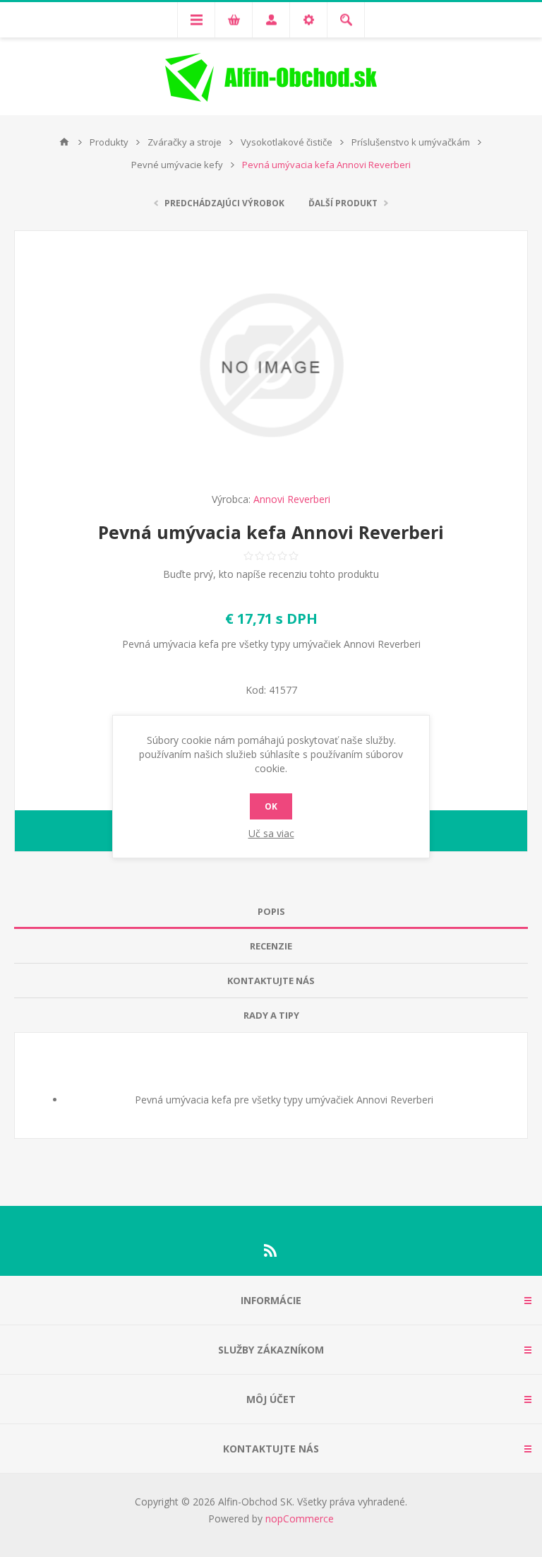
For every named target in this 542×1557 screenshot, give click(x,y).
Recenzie (271, 946)
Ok (271, 806)
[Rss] (271, 1250)
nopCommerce (299, 1518)
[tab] (271, 911)
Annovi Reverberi (291, 499)
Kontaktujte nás (271, 980)
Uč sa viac (271, 833)
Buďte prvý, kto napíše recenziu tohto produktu (271, 574)
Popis (271, 911)
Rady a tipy (271, 1015)
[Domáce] (64, 142)
